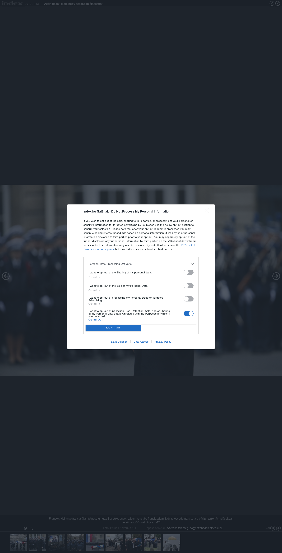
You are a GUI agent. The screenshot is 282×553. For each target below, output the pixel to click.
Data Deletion (119, 341)
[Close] (207, 211)
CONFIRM (113, 327)
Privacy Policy (162, 341)
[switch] (189, 272)
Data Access (141, 341)
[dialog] (141, 276)
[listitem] (141, 264)
